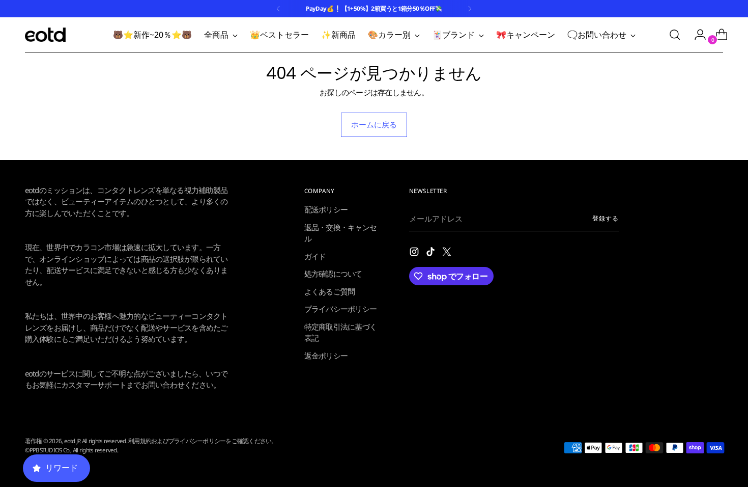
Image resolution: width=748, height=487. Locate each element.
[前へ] (278, 8)
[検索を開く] (675, 34)
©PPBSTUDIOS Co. (48, 450)
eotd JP (72, 441)
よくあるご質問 (329, 291)
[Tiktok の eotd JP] (431, 253)
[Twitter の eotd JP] (448, 253)
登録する (605, 218)
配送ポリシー (326, 209)
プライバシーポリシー (340, 309)
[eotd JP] (45, 35)
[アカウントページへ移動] (696, 34)
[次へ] (469, 8)
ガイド (315, 256)
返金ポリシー (326, 355)
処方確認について (333, 273)
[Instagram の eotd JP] (415, 253)
